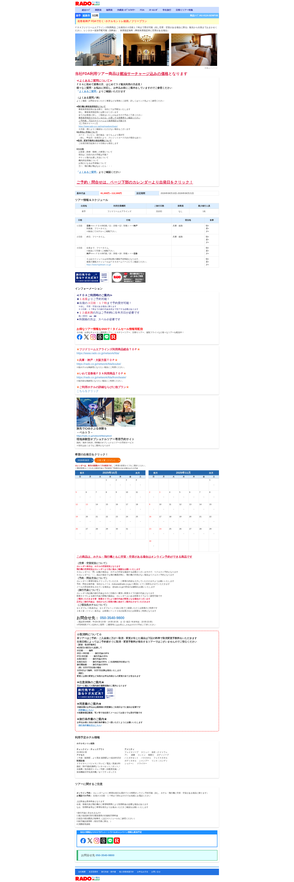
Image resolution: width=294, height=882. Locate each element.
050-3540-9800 (112, 618)
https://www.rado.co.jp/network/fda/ (98, 353)
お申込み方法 (142, 872)
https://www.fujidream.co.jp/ (99, 265)
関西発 (98, 10)
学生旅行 (167, 10)
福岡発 (109, 10)
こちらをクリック (88, 391)
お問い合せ (155, 872)
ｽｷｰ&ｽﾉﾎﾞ (153, 10)
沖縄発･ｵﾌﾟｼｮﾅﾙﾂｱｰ (126, 10)
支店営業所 (93, 872)
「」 (88, 91)
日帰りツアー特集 (184, 10)
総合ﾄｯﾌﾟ (86, 10)
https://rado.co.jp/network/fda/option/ (94, 436)
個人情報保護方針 (126, 872)
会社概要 (82, 872)
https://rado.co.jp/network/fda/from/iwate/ (101, 377)
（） (86, 710)
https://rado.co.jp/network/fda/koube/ (99, 363)
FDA (142, 10)
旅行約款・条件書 (108, 872)
